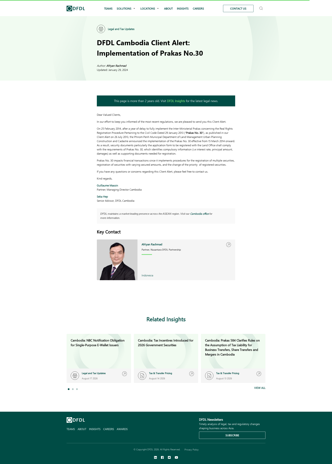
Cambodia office (199, 213)
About (168, 8)
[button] (69, 389)
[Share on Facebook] (106, 302)
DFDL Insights (176, 101)
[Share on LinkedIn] (99, 302)
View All (259, 387)
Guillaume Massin (107, 185)
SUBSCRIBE (232, 435)
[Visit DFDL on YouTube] (176, 458)
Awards (122, 429)
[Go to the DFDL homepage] (76, 8)
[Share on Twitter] (113, 302)
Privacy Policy (192, 449)
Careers (198, 8)
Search (261, 7)
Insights (183, 8)
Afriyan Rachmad (116, 65)
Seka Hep (102, 196)
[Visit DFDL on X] (169, 458)
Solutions (124, 8)
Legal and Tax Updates (121, 29)
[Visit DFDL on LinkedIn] (155, 458)
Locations (147, 8)
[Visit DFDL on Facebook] (162, 458)
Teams (108, 8)
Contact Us (238, 8)
